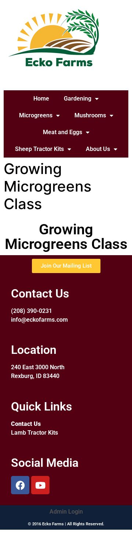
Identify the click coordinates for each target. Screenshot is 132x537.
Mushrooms (90, 115)
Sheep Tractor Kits (39, 148)
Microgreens (35, 115)
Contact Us (26, 423)
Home (41, 98)
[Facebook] (20, 485)
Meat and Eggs (62, 132)
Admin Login (66, 511)
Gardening (77, 98)
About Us (98, 148)
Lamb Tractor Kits (34, 432)
